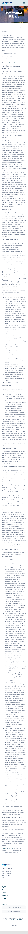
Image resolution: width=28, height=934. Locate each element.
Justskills (5, 919)
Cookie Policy (20, 919)
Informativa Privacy (12, 919)
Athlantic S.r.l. (10, 848)
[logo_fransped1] (7, 2)
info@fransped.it (10, 63)
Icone (3, 848)
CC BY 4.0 (8, 850)
